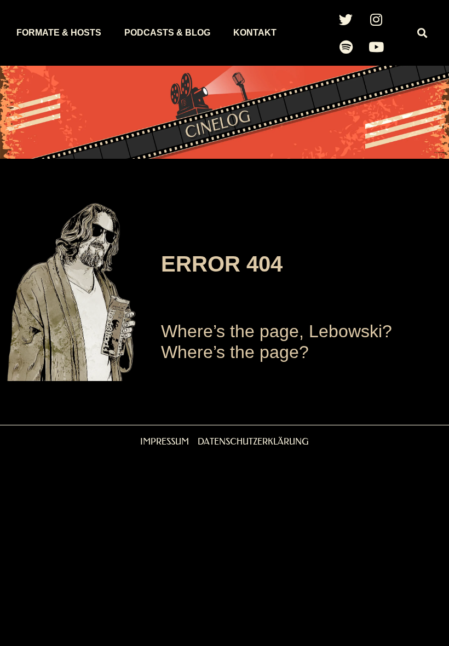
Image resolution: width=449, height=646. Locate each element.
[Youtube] (376, 46)
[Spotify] (346, 46)
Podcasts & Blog (167, 32)
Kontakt (255, 32)
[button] (422, 33)
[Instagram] (376, 19)
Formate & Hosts (58, 32)
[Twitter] (346, 19)
